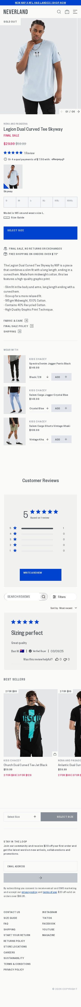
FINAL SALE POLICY (16, 326)
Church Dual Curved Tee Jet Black (25, 765)
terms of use (50, 891)
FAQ (6, 923)
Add (57, 377)
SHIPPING (10, 331)
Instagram (49, 912)
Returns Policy (14, 941)
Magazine (48, 935)
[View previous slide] (62, 111)
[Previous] (5, 819)
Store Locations (15, 946)
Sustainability (14, 958)
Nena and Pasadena (15, 123)
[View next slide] (78, 111)
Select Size (15, 230)
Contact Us (12, 912)
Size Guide (10, 918)
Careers (9, 952)
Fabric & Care (13, 320)
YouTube (48, 929)
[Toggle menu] (73, 11)
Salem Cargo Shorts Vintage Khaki (49, 426)
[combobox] (63, 608)
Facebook (49, 923)
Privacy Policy (14, 969)
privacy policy (29, 891)
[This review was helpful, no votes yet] (56, 659)
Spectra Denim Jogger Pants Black (50, 363)
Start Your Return (17, 935)
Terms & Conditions (17, 964)
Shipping (10, 929)
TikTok (47, 918)
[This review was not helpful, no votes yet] (65, 659)
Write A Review (32, 572)
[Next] (76, 819)
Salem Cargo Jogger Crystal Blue (48, 394)
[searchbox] (21, 596)
